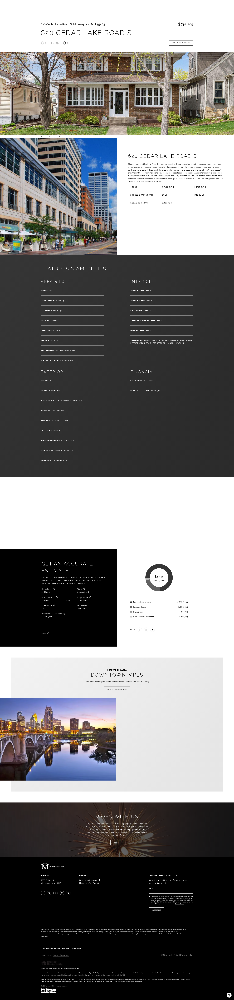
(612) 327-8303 (92, 883)
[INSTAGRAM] (49, 893)
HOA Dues (82, 605)
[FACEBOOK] (43, 893)
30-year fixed (83, 592)
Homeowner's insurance (51, 613)
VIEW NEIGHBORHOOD (117, 689)
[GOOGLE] (68, 893)
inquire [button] (117, 843)
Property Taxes (139, 607)
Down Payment (48, 597)
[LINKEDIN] (55, 893)
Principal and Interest (142, 602)
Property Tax (82, 597)
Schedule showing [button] (181, 43)
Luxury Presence (61, 955)
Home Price (46, 589)
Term (79, 589)
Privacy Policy (179, 904)
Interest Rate (46, 605)
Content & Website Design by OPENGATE (61, 948)
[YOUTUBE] (62, 893)
